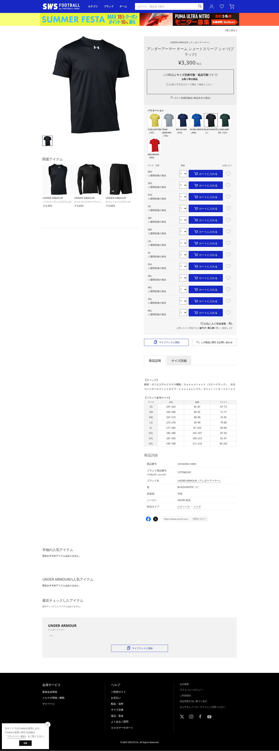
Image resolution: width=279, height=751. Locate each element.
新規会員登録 (49, 691)
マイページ (48, 703)
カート (232, 6)
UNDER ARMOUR (190, 42)
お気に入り (221, 6)
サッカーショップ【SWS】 (62, 6)
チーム (123, 6)
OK (25, 743)
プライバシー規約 (16, 736)
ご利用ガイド (118, 691)
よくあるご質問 (119, 721)
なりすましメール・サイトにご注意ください (202, 706)
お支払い (116, 697)
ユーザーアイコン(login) (211, 6)
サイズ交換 (117, 709)
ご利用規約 (185, 695)
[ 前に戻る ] (231, 30)
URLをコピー (199, 518)
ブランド (109, 6)
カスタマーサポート (122, 727)
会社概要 (184, 684)
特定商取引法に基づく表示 (193, 701)
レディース (183, 506)
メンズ (197, 506)
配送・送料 (117, 703)
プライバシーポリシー (191, 689)
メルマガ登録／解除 (53, 697)
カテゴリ (93, 6)
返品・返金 (117, 715)
